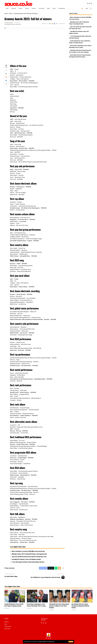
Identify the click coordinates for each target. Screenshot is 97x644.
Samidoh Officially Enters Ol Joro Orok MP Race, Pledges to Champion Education (13, 605)
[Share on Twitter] (50, 23)
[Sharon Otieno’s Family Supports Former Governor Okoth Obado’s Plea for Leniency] (37, 596)
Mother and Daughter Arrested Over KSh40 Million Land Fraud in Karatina (28, 551)
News (10, 13)
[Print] (54, 23)
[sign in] (82, 8)
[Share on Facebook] (48, 23)
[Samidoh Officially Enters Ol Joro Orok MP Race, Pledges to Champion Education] (14, 596)
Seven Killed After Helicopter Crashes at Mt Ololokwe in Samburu (26, 559)
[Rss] (91, 3)
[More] (57, 23)
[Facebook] (87, 3)
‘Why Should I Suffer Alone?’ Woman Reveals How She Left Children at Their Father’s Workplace (59, 605)
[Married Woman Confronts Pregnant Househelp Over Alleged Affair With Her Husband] (82, 596)
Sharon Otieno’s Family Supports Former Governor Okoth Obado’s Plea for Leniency (36, 605)
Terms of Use (51, 641)
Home (6, 13)
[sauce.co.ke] (18, 3)
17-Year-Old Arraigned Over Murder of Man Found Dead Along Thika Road (28, 562)
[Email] (52, 23)
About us (6, 621)
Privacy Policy (42, 641)
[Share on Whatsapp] (56, 568)
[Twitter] (89, 3)
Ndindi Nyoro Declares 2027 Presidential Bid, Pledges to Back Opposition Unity (29, 554)
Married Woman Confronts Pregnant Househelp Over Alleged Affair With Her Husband (80, 605)
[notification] (84, 8)
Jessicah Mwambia (8, 22)
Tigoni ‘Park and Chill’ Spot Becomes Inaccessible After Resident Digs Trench (29, 556)
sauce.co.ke (7, 628)
